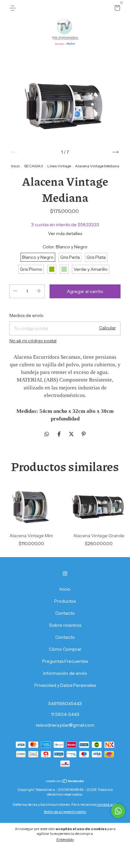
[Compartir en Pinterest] (83, 434)
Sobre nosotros (65, 625)
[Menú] (13, 8)
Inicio (15, 166)
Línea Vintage (59, 166)
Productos (65, 601)
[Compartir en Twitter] (72, 434)
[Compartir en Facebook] (59, 434)
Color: (65, 247)
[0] (116, 9)
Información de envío (65, 673)
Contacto (65, 613)
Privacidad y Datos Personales (65, 685)
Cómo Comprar (65, 649)
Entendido (65, 839)
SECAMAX (33, 166)
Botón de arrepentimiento (65, 811)
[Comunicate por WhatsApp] (118, 811)
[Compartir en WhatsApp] (46, 434)
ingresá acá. (107, 804)
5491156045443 (65, 703)
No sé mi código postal (32, 341)
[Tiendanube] (65, 781)
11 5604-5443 (65, 714)
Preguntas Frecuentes (65, 661)
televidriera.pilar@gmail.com (65, 725)
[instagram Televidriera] (65, 573)
